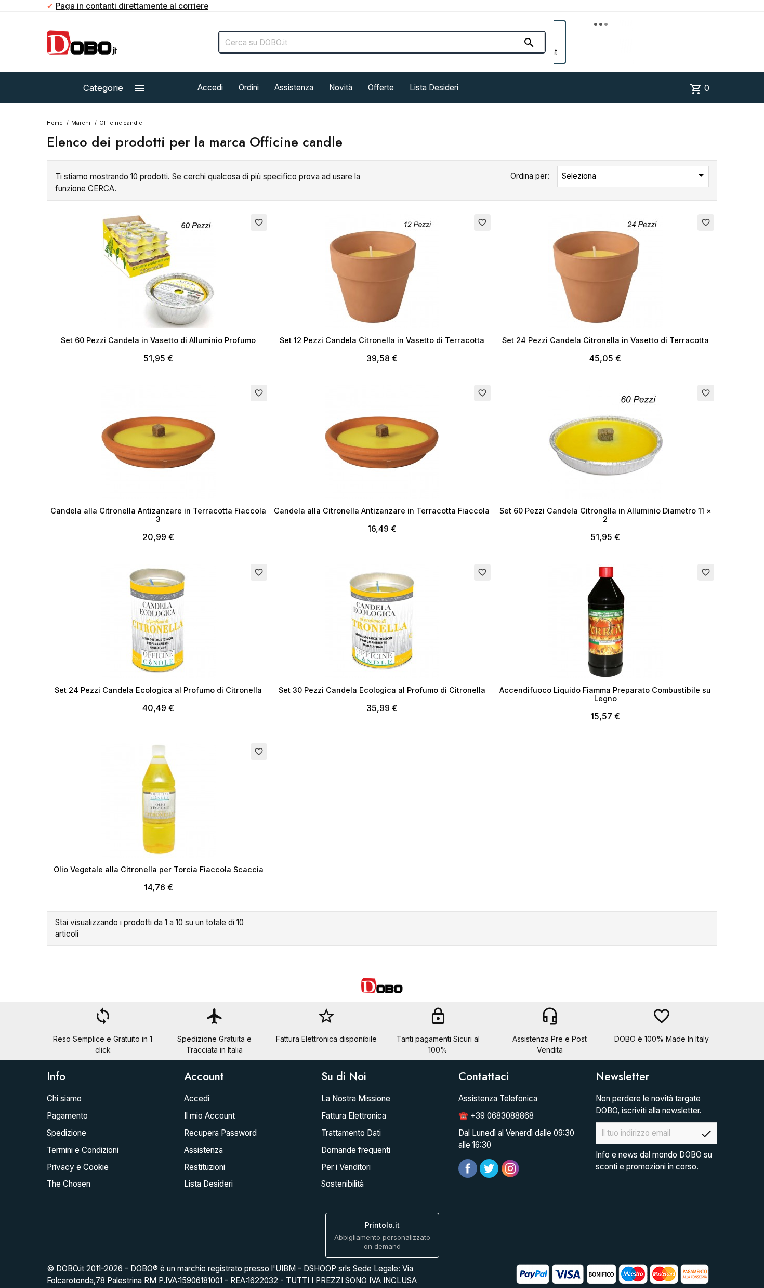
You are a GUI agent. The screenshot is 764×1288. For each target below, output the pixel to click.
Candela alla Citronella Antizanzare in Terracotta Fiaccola (382, 510)
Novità (340, 88)
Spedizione (66, 1133)
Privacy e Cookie (78, 1167)
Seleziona (634, 175)
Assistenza (293, 88)
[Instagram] (510, 1168)
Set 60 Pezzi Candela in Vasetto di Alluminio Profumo (158, 340)
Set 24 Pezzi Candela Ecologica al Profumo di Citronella (158, 690)
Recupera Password (220, 1133)
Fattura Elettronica (353, 1116)
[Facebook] (467, 1168)
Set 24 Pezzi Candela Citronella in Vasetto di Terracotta (605, 340)
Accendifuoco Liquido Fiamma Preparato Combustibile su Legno (605, 694)
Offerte (381, 88)
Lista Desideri (434, 88)
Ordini (249, 88)
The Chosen (68, 1184)
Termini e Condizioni (82, 1150)
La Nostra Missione (355, 1098)
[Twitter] (489, 1168)
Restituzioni (204, 1167)
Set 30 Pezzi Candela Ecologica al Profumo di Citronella (382, 690)
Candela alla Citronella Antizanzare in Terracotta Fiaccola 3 (158, 514)
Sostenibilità (342, 1184)
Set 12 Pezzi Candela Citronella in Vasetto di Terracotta (382, 340)
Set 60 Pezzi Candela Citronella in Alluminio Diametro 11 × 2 (605, 514)
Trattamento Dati (351, 1133)
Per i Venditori (346, 1167)
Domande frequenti (355, 1150)
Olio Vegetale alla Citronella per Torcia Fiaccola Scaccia (159, 869)
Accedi (210, 88)
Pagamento (67, 1116)
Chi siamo (64, 1098)
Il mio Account (209, 1116)
